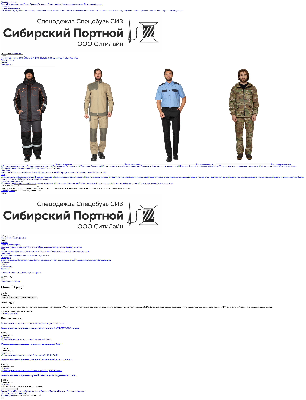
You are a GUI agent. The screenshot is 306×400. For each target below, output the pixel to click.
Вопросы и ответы (33, 391)
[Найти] (24, 56)
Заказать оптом (59, 11)
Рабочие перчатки (8, 251)
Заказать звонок (7, 60)
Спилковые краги (32, 251)
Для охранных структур (43, 260)
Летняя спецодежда (25, 260)
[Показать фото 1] (2, 279)
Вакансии (45, 391)
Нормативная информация (73, 4)
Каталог (4, 243)
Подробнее (5, 337)
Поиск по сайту (7, 186)
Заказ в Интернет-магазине (12, 4)
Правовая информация (76, 391)
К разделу (5, 313)
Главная (4, 273)
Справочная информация (172, 11)
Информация (6, 266)
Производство (39, 11)
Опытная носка (155, 11)
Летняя (14, 256)
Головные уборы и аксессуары (13, 247)
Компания (5, 262)
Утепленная (6, 256)
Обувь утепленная (45, 247)
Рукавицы (20, 251)
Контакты (5, 6)
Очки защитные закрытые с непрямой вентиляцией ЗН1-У (31, 344)
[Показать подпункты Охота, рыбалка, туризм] (22, 181)
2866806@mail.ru (8, 191)
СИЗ (3, 249)
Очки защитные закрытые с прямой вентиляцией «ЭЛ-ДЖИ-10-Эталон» (39, 375)
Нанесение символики (94, 11)
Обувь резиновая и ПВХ (27, 256)
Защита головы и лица (60, 251)
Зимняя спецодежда (9, 260)
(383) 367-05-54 (7, 238)
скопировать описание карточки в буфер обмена (19, 297)
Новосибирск (15, 53)
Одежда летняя (59, 247)
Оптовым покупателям (10, 8)
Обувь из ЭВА (43, 256)
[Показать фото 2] (4, 279)
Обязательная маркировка (11, 11)
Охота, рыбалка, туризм (10, 245)
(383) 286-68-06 (20, 238)
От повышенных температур (86, 260)
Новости (48, 11)
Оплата (27, 4)
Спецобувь (5, 253)
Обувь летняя (31, 247)
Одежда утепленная (74, 247)
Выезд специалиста (125, 11)
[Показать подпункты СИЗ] (6, 175)
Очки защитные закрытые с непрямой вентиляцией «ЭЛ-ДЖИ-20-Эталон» (40, 328)
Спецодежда (6, 258)
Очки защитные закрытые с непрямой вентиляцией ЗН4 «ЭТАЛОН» (37, 359)
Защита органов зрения (79, 251)
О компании (28, 11)
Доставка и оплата (8, 2)
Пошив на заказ (110, 11)
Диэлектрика (45, 251)
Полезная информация (93, 4)
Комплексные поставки (75, 11)
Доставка (34, 4)
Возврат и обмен (54, 4)
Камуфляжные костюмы (64, 260)
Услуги (4, 264)
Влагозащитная (104, 260)
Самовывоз (42, 4)
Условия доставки (141, 11)
